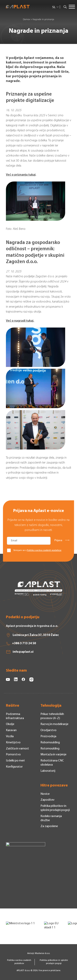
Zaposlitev (47, 799)
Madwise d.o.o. (42, 953)
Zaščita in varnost (17, 748)
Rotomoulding (49, 748)
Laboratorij (47, 770)
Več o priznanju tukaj (21, 174)
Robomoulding (50, 742)
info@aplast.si (23, 651)
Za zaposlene (49, 826)
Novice (45, 794)
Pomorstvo (13, 754)
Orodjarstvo (48, 730)
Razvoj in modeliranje (54, 724)
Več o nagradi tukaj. (20, 320)
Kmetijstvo (13, 742)
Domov (26, 19)
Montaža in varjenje (53, 754)
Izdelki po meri (15, 760)
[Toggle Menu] (72, 7)
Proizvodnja (48, 736)
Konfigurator (14, 766)
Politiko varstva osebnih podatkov (44, 550)
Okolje (10, 724)
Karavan (11, 730)
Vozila (10, 736)
